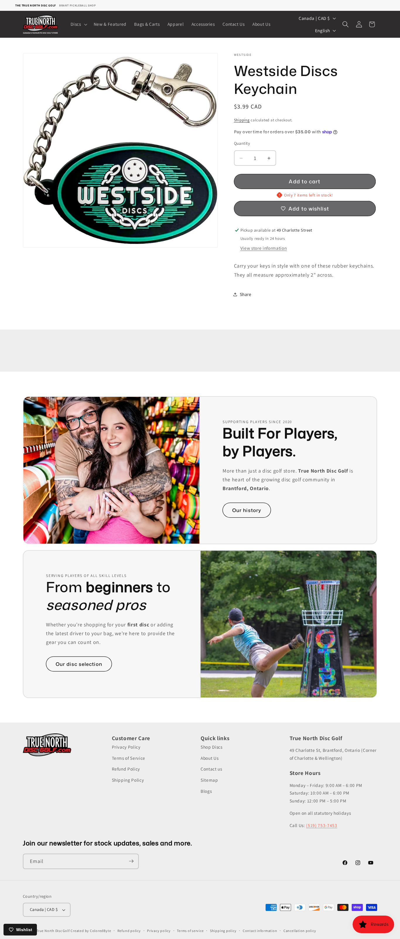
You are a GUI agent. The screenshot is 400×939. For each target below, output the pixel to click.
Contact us (211, 769)
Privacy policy (159, 930)
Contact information (260, 930)
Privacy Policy (126, 747)
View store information (263, 248)
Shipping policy (223, 930)
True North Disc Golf (52, 930)
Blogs (206, 791)
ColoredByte (100, 930)
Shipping (242, 120)
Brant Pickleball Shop (77, 5)
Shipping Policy (128, 780)
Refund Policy (126, 769)
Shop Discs (212, 747)
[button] (78, 24)
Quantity (242, 143)
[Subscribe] (131, 861)
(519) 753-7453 (321, 825)
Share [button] (246, 294)
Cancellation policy (299, 930)
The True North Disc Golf (35, 5)
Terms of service (190, 930)
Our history (246, 510)
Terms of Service (129, 758)
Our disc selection (79, 664)
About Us (209, 758)
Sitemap (209, 780)
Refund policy (129, 930)
